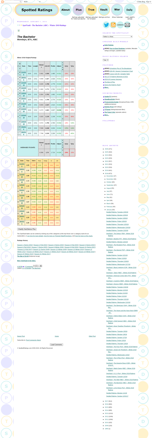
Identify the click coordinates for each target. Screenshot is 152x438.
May (108, 197)
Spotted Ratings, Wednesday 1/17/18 (118, 264)
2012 (107, 416)
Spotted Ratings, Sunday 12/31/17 (117, 396)
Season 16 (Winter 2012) (35, 252)
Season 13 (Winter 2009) (59, 249)
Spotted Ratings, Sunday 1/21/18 (117, 255)
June (108, 194)
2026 (107, 149)
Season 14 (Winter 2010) (76, 249)
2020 (107, 167)
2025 (107, 152)
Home (57, 336)
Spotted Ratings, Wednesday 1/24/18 (118, 227)
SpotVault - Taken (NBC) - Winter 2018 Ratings (121, 273)
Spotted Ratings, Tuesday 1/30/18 (117, 212)
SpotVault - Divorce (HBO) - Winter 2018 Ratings (121, 284)
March (109, 203)
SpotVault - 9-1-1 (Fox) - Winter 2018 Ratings (120, 373)
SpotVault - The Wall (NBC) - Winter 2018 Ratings (122, 380)
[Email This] (34, 266)
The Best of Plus (109, 82)
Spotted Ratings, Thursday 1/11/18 (117, 299)
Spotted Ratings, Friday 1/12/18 (116, 296)
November (110, 179)
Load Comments (56, 345)
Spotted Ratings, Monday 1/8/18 (116, 334)
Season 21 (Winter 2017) (42, 254)
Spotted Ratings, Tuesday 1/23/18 (117, 230)
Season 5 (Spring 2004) (87, 245)
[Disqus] (56, 304)
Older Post (92, 336)
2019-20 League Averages (113, 79)
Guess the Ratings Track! (112, 85)
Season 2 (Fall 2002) (40, 245)
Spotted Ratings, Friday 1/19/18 (116, 258)
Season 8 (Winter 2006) (56, 247)
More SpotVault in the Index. (26, 261)
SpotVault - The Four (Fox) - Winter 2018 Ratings (122, 347)
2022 (107, 161)
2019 (107, 170)
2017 (107, 401)
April (108, 200)
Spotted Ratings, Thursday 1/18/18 (117, 261)
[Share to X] (39, 266)
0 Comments (29, 266)
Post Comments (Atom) (33, 340)
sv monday (27, 268)
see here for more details (35, 236)
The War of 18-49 (23, 256)
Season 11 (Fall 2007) (25, 249)
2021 (107, 164)
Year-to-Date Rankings (117, 48)
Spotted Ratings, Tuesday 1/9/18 (116, 331)
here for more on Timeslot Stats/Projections (58, 236)
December (110, 176)
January (109, 210)
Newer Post (21, 336)
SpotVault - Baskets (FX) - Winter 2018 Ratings (121, 239)
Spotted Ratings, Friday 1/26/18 (116, 221)
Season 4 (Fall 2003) (71, 245)
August (109, 188)
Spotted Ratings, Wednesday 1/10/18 (118, 302)
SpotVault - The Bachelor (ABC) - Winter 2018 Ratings (44, 25)
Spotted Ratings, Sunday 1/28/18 (117, 218)
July (108, 191)
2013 (107, 413)
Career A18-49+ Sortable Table (120, 74)
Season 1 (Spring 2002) (25, 245)
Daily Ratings (109, 45)
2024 (107, 155)
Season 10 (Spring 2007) (87, 247)
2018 (107, 173)
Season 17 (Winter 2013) (52, 252)
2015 (107, 407)
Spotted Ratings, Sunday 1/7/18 (116, 337)
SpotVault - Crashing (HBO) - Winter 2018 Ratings (122, 281)
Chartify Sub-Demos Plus (27, 229)
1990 (107, 429)
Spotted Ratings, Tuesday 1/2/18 (116, 376)
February (110, 206)
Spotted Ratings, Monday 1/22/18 (117, 242)
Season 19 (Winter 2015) (87, 252)
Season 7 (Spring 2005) (39, 247)
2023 (107, 158)
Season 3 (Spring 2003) (56, 245)
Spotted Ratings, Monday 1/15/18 (117, 290)
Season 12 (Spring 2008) (41, 249)
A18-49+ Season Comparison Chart (121, 71)
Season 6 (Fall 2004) (24, 247)
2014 (107, 410)
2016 (107, 404)
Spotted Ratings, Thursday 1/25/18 (117, 224)
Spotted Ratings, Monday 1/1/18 (116, 393)
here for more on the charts (84, 236)
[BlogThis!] (36, 266)
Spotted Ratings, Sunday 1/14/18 (117, 293)
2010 (107, 422)
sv (23, 268)
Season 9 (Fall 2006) (71, 247)
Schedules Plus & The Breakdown (121, 68)
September (110, 185)
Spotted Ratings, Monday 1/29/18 (117, 215)
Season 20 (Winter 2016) (25, 254)
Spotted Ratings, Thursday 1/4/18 (117, 343)
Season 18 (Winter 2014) (69, 252)
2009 (107, 425)
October (109, 182)
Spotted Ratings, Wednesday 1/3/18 (117, 355)
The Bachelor (36, 268)
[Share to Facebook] (41, 266)
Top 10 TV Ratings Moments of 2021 (116, 77)
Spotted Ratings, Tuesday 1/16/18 (117, 287)
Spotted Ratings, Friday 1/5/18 (116, 340)
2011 (107, 419)
